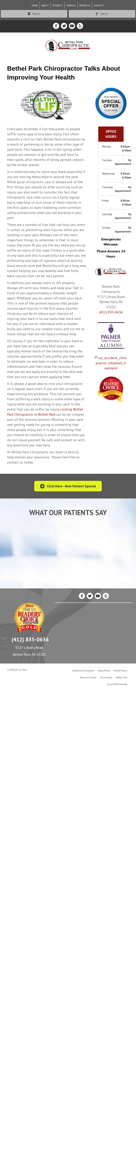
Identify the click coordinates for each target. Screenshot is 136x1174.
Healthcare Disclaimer (83, 670)
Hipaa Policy (104, 670)
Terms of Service (88, 677)
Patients (58, 5)
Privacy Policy (120, 670)
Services (71, 5)
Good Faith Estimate (117, 684)
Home (35, 5)
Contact (99, 5)
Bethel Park (121, 677)
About (45, 5)
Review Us (84, 5)
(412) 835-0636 (111, 312)
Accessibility (106, 677)
